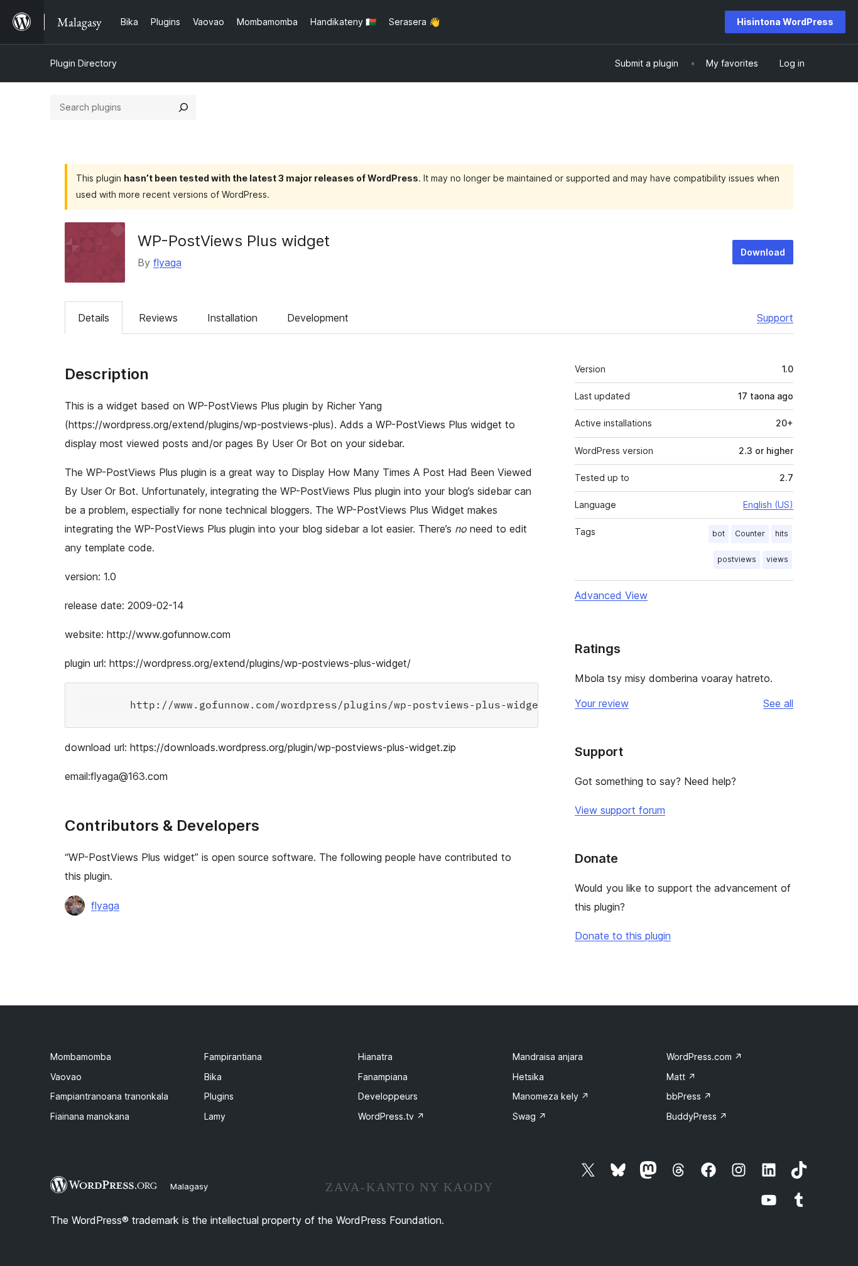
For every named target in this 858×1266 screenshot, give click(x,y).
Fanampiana (383, 1076)
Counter (750, 533)
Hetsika (528, 1076)
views (777, 559)
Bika (213, 1076)
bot (718, 533)
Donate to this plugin (623, 935)
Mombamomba (80, 1056)
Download (763, 252)
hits (781, 533)
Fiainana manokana (89, 1116)
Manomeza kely (551, 1096)
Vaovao (66, 1076)
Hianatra (375, 1056)
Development (318, 317)
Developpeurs (388, 1096)
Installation (232, 317)
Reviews (158, 317)
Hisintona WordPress (785, 21)
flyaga (167, 262)
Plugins (219, 1096)
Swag (529, 1116)
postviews (736, 559)
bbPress (689, 1096)
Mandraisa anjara (548, 1056)
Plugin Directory (83, 63)
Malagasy (189, 1186)
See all (778, 703)
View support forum (620, 810)
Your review (602, 703)
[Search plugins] (183, 107)
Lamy (214, 1116)
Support (775, 317)
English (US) (768, 504)
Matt (681, 1076)
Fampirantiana (233, 1056)
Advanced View (611, 595)
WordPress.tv (391, 1116)
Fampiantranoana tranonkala (109, 1096)
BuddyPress (696, 1116)
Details (93, 317)
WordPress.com (704, 1056)
